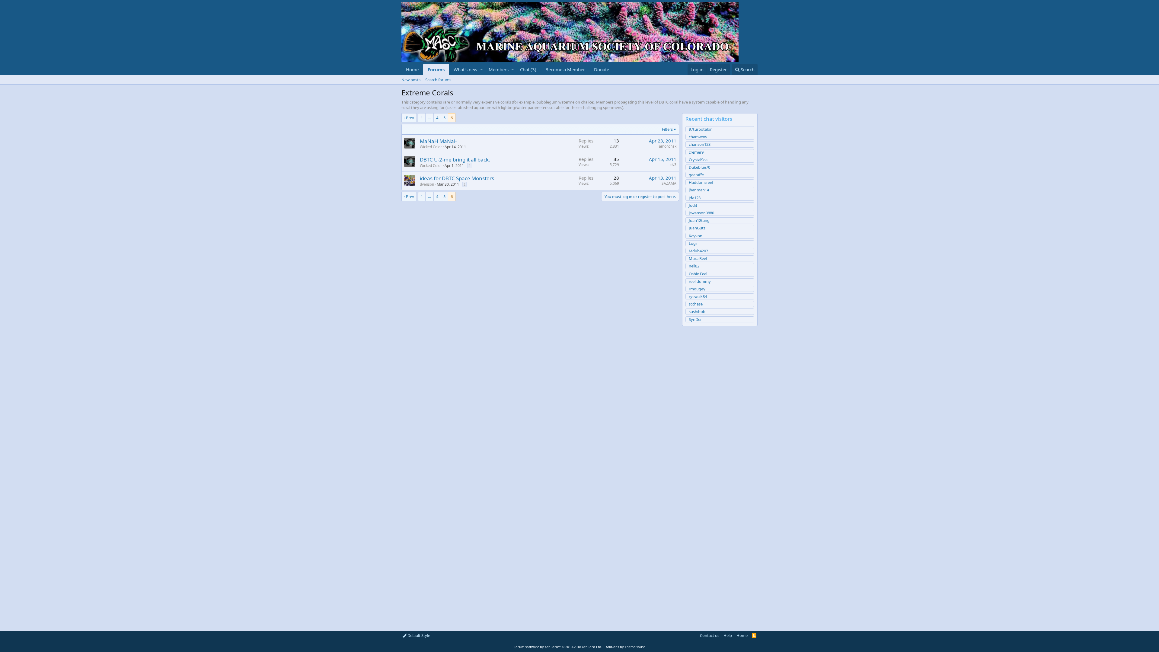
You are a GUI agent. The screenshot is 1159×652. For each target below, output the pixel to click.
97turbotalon (701, 129)
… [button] (429, 117)
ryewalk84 (698, 296)
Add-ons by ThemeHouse (625, 646)
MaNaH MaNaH (439, 141)
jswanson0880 (701, 213)
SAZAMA (669, 183)
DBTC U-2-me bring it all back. (455, 159)
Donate (601, 69)
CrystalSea (698, 159)
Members (499, 69)
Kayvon (695, 235)
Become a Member (565, 69)
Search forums (438, 79)
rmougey (697, 289)
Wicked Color (431, 146)
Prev (410, 117)
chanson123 (699, 144)
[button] (481, 69)
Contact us (709, 635)
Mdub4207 (698, 251)
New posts (410, 79)
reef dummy (700, 281)
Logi (693, 243)
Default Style (418, 635)
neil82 (694, 266)
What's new (465, 69)
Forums (436, 69)
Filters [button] (667, 129)
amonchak (667, 146)
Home (412, 69)
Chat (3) (528, 69)
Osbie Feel (698, 273)
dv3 (673, 164)
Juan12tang (699, 220)
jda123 (695, 197)
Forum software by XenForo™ (558, 646)
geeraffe (696, 174)
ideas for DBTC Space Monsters (457, 178)
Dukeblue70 (699, 167)
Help (727, 635)
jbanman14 (699, 190)
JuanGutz (697, 228)
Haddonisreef (701, 182)
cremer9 (696, 152)
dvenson (427, 184)
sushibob (697, 311)
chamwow (698, 136)
